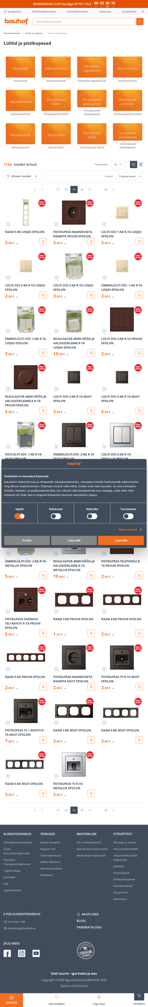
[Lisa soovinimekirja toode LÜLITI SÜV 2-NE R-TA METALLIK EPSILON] (104, 446)
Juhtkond (118, 866)
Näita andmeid (128, 529)
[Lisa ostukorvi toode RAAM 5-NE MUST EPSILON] (43, 793)
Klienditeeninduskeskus (18, 842)
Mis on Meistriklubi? (89, 842)
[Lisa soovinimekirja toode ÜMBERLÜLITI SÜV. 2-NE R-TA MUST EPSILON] (56, 446)
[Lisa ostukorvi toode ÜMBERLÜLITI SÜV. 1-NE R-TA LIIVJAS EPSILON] (139, 295)
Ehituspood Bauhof (12, 33)
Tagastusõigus (12, 870)
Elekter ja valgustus (34, 33)
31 (89, 189)
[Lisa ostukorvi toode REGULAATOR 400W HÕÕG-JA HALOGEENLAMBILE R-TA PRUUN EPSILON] (43, 410)
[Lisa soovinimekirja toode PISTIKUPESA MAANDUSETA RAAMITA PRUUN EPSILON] (56, 224)
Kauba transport (50, 842)
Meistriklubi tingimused (91, 855)
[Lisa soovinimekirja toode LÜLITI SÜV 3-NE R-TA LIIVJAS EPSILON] (56, 277)
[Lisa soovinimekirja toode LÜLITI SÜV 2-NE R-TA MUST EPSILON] (56, 389)
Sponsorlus (120, 899)
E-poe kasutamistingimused (17, 851)
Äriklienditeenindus (44, 11)
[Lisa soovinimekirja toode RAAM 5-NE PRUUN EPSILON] (8, 669)
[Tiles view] (133, 164)
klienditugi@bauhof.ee (21, 928)
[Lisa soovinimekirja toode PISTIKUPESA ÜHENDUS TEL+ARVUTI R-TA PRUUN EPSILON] (8, 611)
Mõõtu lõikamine (50, 862)
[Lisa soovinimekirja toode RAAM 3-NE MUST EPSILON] (56, 722)
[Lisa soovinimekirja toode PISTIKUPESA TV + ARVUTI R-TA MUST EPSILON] (8, 722)
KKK (6, 883)
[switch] (56, 516)
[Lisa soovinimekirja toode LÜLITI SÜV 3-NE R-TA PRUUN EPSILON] (104, 331)
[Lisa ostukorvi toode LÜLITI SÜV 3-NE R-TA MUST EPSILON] (139, 410)
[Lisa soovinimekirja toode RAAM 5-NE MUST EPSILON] (8, 776)
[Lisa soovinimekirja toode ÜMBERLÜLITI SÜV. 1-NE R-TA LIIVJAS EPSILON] (104, 277)
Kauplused (14, 11)
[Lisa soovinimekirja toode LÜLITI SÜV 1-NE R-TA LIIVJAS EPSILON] (104, 224)
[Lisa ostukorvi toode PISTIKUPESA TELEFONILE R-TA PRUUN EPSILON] (139, 575)
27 (58, 189)
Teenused (105, 11)
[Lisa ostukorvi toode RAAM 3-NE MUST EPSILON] (91, 740)
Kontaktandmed (123, 886)
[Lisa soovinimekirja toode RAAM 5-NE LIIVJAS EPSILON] (8, 224)
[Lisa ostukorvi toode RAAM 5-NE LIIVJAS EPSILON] (43, 241)
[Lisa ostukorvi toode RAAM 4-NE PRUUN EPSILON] (139, 633)
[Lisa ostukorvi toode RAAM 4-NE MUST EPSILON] (139, 740)
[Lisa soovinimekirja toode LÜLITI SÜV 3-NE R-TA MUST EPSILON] (104, 389)
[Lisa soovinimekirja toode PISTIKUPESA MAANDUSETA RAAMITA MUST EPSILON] (56, 669)
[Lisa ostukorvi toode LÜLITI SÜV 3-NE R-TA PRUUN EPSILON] (139, 352)
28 (66, 189)
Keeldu (27, 540)
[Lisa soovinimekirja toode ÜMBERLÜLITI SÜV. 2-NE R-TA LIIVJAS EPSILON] (8, 331)
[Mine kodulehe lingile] (17, 21)
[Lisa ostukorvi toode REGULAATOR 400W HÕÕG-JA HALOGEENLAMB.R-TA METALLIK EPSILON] (91, 575)
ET (143, 11)
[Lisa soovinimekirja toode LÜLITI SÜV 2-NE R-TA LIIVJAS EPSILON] (8, 277)
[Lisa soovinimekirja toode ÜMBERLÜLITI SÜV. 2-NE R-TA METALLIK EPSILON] (8, 553)
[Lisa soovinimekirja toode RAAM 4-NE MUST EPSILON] (104, 722)
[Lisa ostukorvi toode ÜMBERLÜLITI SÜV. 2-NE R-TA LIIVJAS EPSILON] (43, 352)
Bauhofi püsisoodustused (92, 849)
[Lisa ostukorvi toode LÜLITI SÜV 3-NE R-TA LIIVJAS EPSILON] (91, 295)
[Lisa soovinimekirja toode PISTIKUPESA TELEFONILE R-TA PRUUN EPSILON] (104, 553)
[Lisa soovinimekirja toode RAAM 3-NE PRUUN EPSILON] (56, 611)
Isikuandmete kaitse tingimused (125, 858)
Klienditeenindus (77, 11)
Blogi (81, 921)
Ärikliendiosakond (124, 879)
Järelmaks (9, 877)
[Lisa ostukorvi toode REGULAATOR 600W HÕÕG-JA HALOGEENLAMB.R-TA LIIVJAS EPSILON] (91, 352)
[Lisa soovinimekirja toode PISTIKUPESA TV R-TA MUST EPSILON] (104, 669)
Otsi (139, 21)
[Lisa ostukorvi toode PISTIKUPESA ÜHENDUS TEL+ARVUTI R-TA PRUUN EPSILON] (43, 633)
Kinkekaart (46, 875)
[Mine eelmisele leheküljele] (34, 189)
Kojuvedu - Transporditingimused (17, 862)
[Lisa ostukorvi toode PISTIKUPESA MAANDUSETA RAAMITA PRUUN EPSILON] (91, 241)
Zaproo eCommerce (74, 986)
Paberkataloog (89, 927)
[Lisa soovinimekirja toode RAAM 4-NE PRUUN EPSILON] (104, 611)
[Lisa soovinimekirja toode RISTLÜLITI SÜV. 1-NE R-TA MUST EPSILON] (8, 446)
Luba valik (74, 540)
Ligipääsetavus (12, 890)
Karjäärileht (129, 11)
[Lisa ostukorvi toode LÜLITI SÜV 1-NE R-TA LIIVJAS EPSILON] (139, 241)
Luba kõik (121, 540)
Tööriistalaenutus (50, 855)
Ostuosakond (121, 873)
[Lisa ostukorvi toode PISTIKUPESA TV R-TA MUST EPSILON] (139, 686)
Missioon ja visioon (124, 842)
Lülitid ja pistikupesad (57, 33)
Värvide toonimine (51, 868)
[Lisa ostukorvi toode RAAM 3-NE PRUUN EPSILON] (91, 633)
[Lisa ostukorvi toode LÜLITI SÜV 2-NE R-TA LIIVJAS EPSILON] (43, 295)
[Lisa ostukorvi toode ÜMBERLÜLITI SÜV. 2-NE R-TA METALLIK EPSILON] (43, 575)
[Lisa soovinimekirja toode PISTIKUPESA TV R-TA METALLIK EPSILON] (56, 776)
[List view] (140, 164)
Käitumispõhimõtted (125, 849)
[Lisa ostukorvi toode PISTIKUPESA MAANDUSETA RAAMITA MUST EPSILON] (91, 686)
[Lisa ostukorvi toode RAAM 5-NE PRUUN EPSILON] (43, 686)
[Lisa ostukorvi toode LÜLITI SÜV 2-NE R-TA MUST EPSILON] (91, 410)
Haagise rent (48, 849)
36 (105, 189)
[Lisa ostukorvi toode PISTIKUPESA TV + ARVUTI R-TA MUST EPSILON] (43, 740)
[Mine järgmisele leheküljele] (113, 189)
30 (81, 189)
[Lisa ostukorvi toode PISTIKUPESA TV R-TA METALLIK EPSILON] (91, 793)
